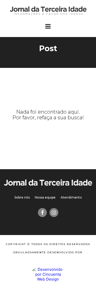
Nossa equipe (45, 197)
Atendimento (71, 197)
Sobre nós (22, 197)
